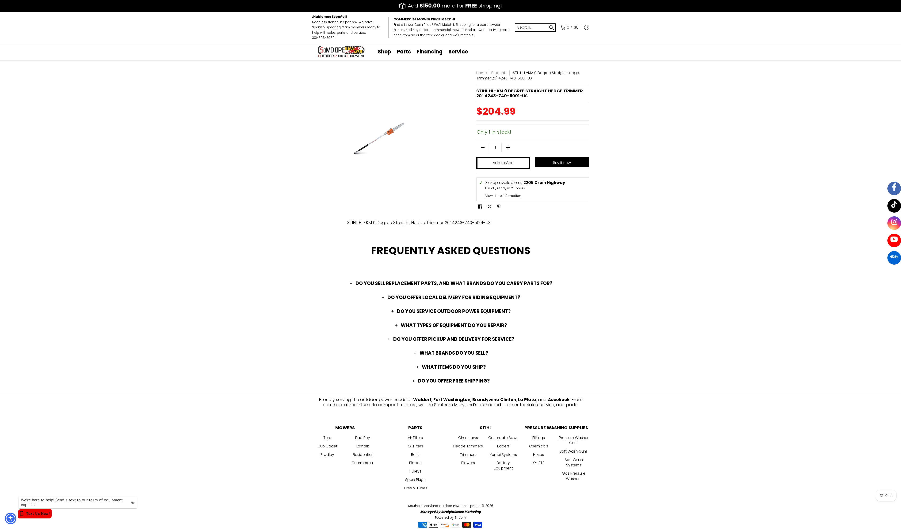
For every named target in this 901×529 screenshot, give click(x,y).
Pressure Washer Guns (573, 440)
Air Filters (415, 437)
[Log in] (586, 27)
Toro (327, 437)
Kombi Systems (503, 454)
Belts (415, 454)
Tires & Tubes (415, 488)
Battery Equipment (503, 465)
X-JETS (539, 462)
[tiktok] (894, 206)
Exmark (362, 446)
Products (499, 72)
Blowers (468, 462)
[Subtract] (482, 147)
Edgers (503, 446)
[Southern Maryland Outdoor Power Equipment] (341, 51)
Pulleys (415, 471)
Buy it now (562, 162)
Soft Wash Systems (574, 462)
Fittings (538, 437)
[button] (480, 207)
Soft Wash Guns (574, 451)
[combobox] (531, 27)
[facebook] (893, 189)
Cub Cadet (327, 446)
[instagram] (894, 222)
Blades (415, 462)
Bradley (327, 454)
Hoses (538, 454)
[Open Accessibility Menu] (10, 518)
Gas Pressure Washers (573, 476)
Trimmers (468, 454)
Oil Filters (415, 446)
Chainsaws (468, 437)
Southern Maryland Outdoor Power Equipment (444, 506)
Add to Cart (503, 162)
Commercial (362, 462)
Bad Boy (362, 437)
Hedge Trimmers (468, 446)
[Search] (551, 27)
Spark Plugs (415, 479)
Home (481, 72)
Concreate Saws (503, 437)
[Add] (508, 147)
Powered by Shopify (450, 517)
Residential (362, 454)
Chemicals (538, 446)
